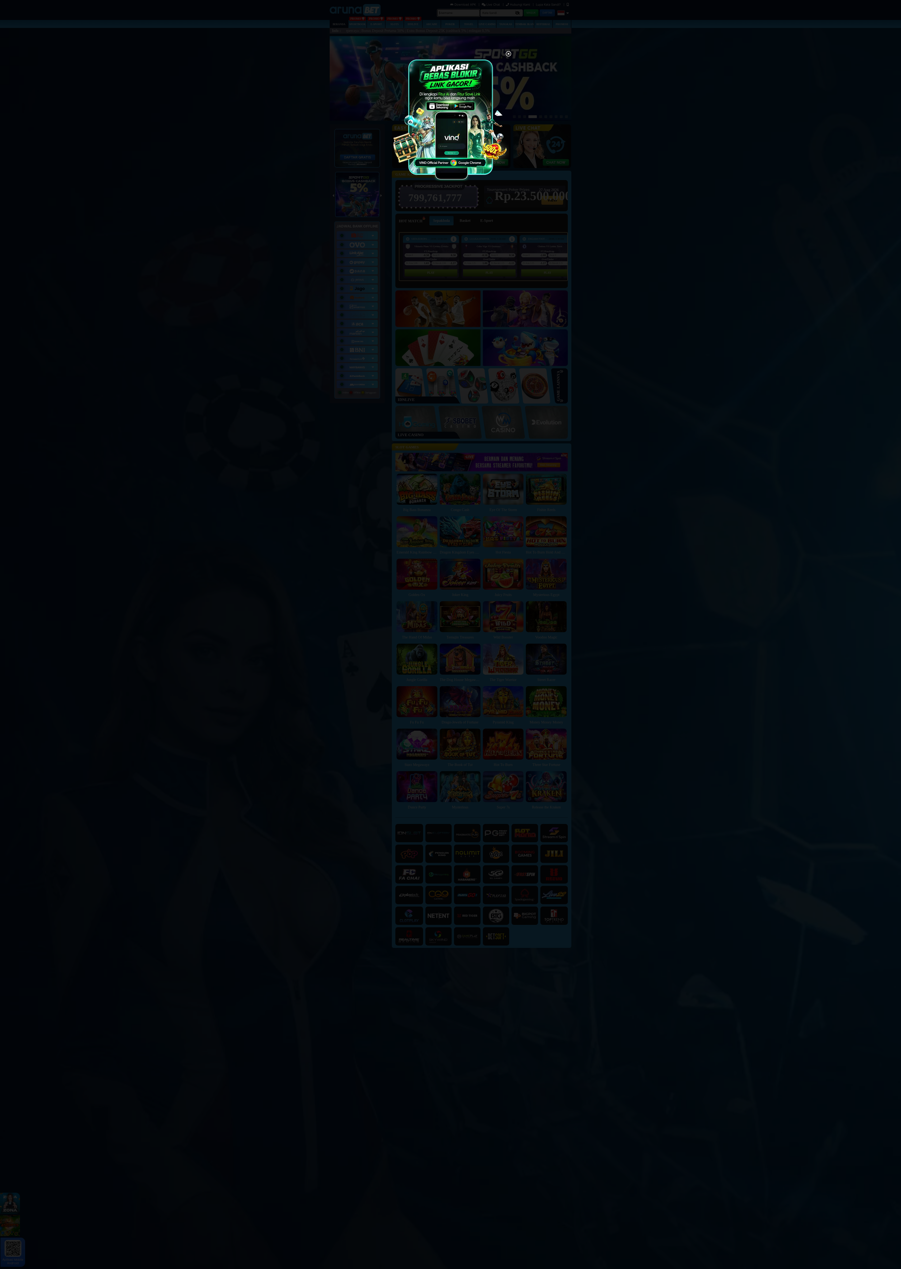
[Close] (508, 54)
